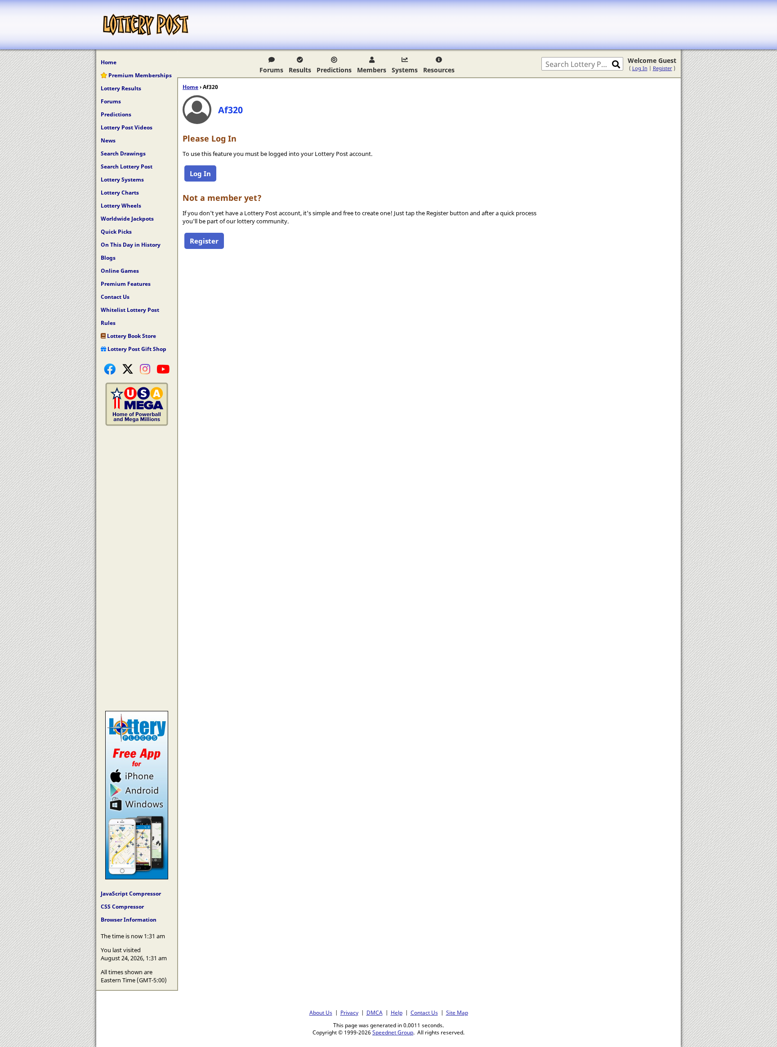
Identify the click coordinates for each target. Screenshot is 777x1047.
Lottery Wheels (121, 205)
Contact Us (115, 297)
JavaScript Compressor (131, 893)
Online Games (120, 271)
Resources (439, 70)
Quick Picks (116, 231)
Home (108, 62)
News (108, 140)
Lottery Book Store (131, 336)
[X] (128, 369)
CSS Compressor (122, 906)
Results (300, 70)
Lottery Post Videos (126, 127)
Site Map (457, 1012)
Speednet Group (392, 1032)
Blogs (108, 258)
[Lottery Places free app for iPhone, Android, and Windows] (136, 877)
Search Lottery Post (126, 166)
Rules (108, 323)
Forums (271, 70)
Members (371, 70)
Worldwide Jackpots (127, 218)
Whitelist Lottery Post (130, 310)
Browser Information (128, 919)
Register (662, 68)
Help (396, 1012)
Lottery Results (121, 88)
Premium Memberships (139, 75)
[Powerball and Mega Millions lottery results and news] (136, 424)
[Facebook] (110, 369)
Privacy (349, 1012)
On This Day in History (131, 244)
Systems (405, 70)
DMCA (374, 1012)
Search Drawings (123, 153)
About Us (320, 1012)
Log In (640, 68)
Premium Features (126, 284)
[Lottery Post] (145, 25)
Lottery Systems (122, 179)
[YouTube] (163, 369)
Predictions (334, 70)
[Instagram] (145, 369)
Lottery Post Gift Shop (136, 349)
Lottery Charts (120, 192)
